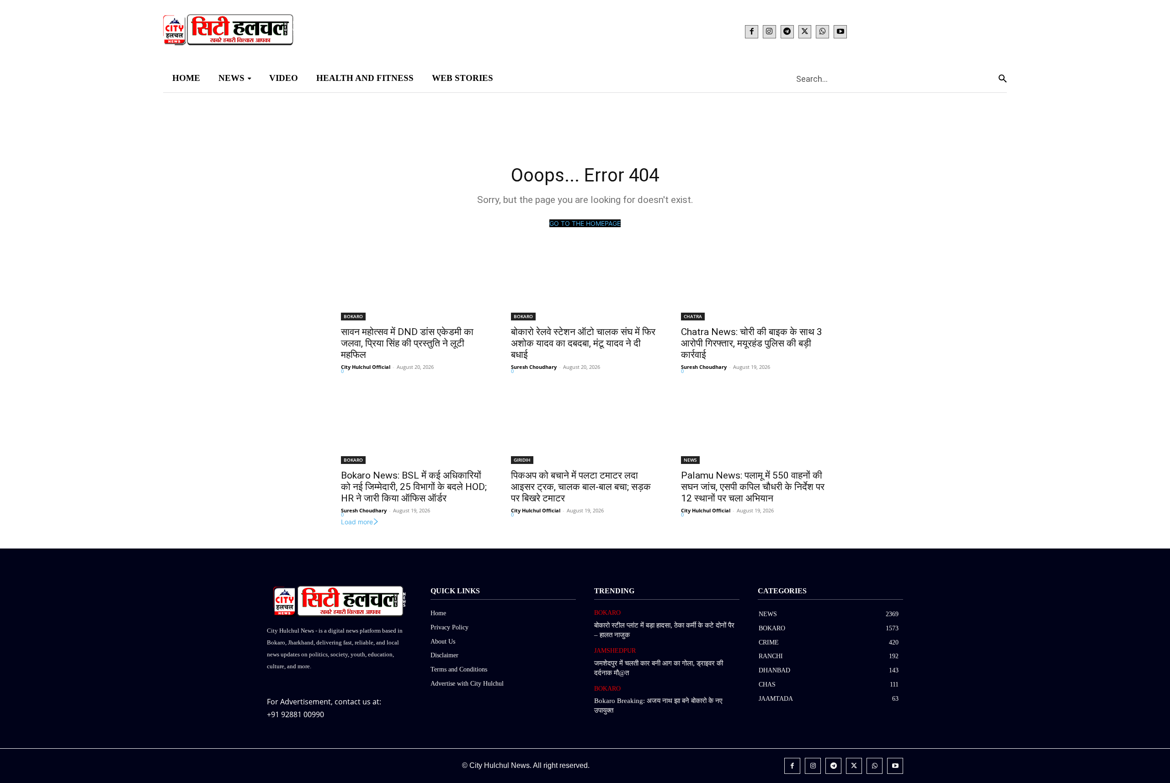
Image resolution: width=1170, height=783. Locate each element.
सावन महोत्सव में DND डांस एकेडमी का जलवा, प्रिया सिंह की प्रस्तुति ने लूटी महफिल (407, 343)
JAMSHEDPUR (615, 650)
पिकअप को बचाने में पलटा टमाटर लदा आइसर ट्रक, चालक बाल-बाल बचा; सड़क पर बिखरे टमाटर (581, 487)
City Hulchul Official (365, 366)
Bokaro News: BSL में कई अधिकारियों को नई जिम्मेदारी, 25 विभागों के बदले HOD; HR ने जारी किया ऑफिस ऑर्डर (414, 487)
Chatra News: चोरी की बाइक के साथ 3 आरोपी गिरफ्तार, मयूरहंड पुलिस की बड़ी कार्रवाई (751, 343)
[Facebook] (751, 31)
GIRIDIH (522, 460)
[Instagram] (769, 31)
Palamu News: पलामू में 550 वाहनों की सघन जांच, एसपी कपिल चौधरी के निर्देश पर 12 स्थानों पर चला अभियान (752, 487)
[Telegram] (787, 31)
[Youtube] (840, 31)
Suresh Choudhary (534, 366)
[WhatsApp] (822, 31)
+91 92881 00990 (295, 714)
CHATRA (693, 316)
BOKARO (353, 316)
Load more (357, 522)
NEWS (690, 460)
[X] (805, 31)
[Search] (1003, 78)
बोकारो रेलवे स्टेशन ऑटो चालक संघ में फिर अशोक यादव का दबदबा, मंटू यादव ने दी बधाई (583, 343)
